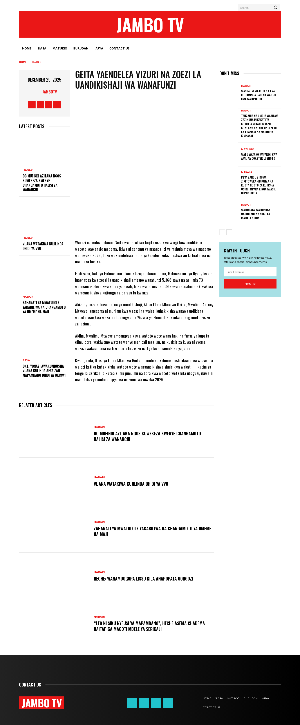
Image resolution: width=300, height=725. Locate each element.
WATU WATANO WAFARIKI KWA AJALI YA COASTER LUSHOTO (259, 156)
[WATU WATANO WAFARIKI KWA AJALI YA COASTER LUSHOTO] (228, 154)
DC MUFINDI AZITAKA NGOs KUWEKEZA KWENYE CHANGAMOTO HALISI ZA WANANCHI (42, 182)
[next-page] (229, 232)
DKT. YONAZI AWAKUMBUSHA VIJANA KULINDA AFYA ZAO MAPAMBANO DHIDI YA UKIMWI (44, 370)
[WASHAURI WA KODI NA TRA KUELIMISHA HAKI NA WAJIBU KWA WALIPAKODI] (228, 93)
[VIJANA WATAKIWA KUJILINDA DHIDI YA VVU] (44, 217)
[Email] (181, 226)
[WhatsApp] (141, 226)
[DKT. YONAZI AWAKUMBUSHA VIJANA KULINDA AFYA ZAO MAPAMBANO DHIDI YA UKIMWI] (44, 339)
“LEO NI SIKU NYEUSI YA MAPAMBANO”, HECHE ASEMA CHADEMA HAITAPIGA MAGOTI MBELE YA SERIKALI (149, 626)
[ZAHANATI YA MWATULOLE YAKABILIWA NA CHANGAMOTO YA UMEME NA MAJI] (44, 276)
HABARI (37, 62)
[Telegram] (154, 226)
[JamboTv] (36, 91)
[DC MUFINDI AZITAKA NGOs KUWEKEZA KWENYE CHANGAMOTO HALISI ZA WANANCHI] (44, 149)
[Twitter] (48, 104)
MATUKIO (247, 149)
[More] (194, 226)
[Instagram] (40, 104)
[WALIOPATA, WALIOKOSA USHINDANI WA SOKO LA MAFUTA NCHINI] (228, 212)
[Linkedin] (167, 226)
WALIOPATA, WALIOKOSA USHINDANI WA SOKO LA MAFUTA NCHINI (255, 213)
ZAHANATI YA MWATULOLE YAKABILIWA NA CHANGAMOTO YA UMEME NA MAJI (44, 307)
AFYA (26, 360)
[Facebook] (32, 104)
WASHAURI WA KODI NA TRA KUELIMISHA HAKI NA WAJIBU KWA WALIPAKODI (258, 95)
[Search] (275, 7)
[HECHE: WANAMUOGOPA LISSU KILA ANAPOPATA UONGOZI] (54, 576)
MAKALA (246, 172)
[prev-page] (222, 232)
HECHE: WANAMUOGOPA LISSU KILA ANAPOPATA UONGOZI (143, 578)
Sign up (250, 284)
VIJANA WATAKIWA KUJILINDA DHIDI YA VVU (43, 246)
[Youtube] (57, 104)
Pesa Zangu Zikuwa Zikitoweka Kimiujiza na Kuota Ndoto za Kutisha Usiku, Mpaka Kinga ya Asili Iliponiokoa (259, 185)
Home (23, 62)
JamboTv (49, 92)
